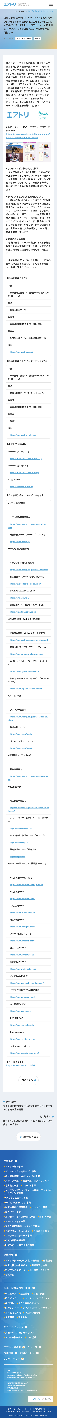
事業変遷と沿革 (39, 1265)
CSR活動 (31, 1337)
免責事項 (9, 1317)
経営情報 (25, 1294)
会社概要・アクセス (39, 1270)
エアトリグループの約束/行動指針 (22, 1260)
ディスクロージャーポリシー (37, 1308)
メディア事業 (12, 1181)
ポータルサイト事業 (15, 1221)
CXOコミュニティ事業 (16, 1198)
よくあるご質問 (13, 1312)
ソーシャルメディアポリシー (37, 1409)
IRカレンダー (12, 1308)
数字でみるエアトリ (15, 1270)
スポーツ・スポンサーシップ (19, 1333)
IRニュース (11, 1294)
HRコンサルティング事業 (18, 1202)
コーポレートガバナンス (37, 1298)
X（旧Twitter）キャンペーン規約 (17, 1411)
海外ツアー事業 (13, 1212)
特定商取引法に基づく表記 (42, 1411)
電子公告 (22, 1317)
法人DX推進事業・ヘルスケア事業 (22, 1226)
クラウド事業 (29, 1185)
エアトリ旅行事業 (14, 1166)
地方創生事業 (12, 1185)
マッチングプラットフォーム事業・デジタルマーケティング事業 (28, 1191)
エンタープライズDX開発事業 (20, 1217)
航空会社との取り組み (16, 1265)
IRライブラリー (13, 1298)
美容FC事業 (45, 1217)
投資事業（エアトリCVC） (36, 1181)
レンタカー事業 (39, 1207)
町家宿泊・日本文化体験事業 (19, 1245)
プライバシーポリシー (16, 1409)
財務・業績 (39, 1294)
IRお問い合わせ (33, 1312)
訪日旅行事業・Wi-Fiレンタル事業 (22, 1176)
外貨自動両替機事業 (15, 1240)
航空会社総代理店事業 (16, 1207)
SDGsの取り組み (14, 1337)
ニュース (24, 11)
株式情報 (9, 1303)
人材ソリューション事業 (17, 1231)
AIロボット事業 (41, 1231)
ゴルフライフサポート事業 (18, 1235)
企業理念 (47, 1260)
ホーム (18, 11)
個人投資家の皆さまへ (29, 1303)
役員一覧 (9, 1275)
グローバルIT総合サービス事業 (20, 1171)
